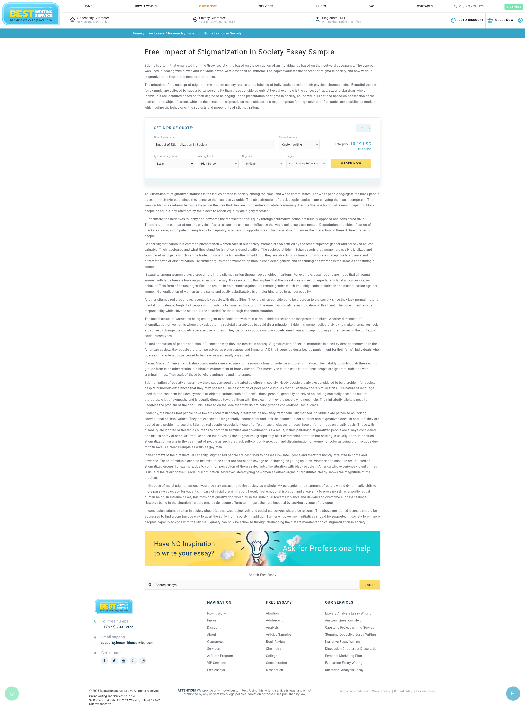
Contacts (425, 6)
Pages (290, 156)
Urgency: (247, 156)
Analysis (272, 627)
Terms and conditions (354, 691)
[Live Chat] (513, 693)
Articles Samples (278, 634)
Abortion (272, 613)
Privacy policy (381, 691)
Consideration (276, 663)
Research (175, 33)
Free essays (216, 670)
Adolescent (274, 620)
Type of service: (288, 137)
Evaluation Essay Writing (344, 663)
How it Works (217, 613)
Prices (321, 6)
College (271, 656)
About (211, 634)
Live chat (514, 6)
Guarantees (215, 642)
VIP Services (216, 663)
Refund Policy (403, 691)
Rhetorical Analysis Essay (344, 670)
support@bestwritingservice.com (127, 643)
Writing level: (205, 156)
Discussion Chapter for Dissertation (352, 649)
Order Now (208, 6)
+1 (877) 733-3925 (471, 6)
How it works (146, 6)
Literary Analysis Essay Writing (348, 613)
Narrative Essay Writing (342, 642)
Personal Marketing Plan (343, 656)
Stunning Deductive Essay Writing (350, 634)
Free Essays (155, 33)
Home (88, 6)
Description (274, 670)
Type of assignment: (166, 156)
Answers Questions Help (343, 620)
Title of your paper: (165, 137)
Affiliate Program (220, 656)
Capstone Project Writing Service (349, 627)
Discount (214, 627)
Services (266, 6)
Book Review (275, 642)
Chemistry (273, 649)
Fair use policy (425, 691)
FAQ (371, 6)
